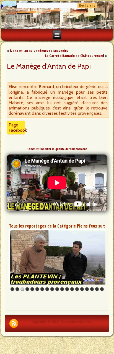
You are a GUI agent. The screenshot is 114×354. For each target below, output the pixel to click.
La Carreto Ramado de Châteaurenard (74, 55)
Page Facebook (18, 127)
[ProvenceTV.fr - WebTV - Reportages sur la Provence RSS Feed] (13, 323)
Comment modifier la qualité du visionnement (57, 149)
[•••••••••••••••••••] (57, 257)
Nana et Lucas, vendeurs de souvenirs (39, 50)
